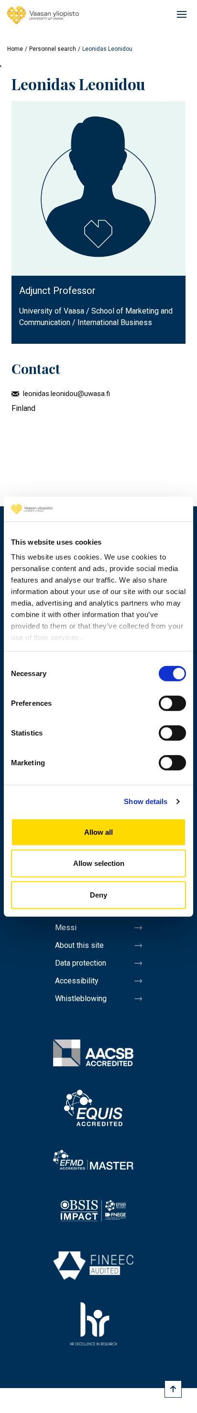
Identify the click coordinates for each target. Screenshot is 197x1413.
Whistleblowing (81, 998)
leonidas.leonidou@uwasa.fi (66, 393)
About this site (79, 945)
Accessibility (76, 980)
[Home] (43, 15)
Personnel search (52, 49)
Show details (145, 801)
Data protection (80, 963)
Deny (98, 895)
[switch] (172, 703)
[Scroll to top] (173, 1389)
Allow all (98, 832)
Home (15, 49)
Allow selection (98, 863)
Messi (66, 927)
